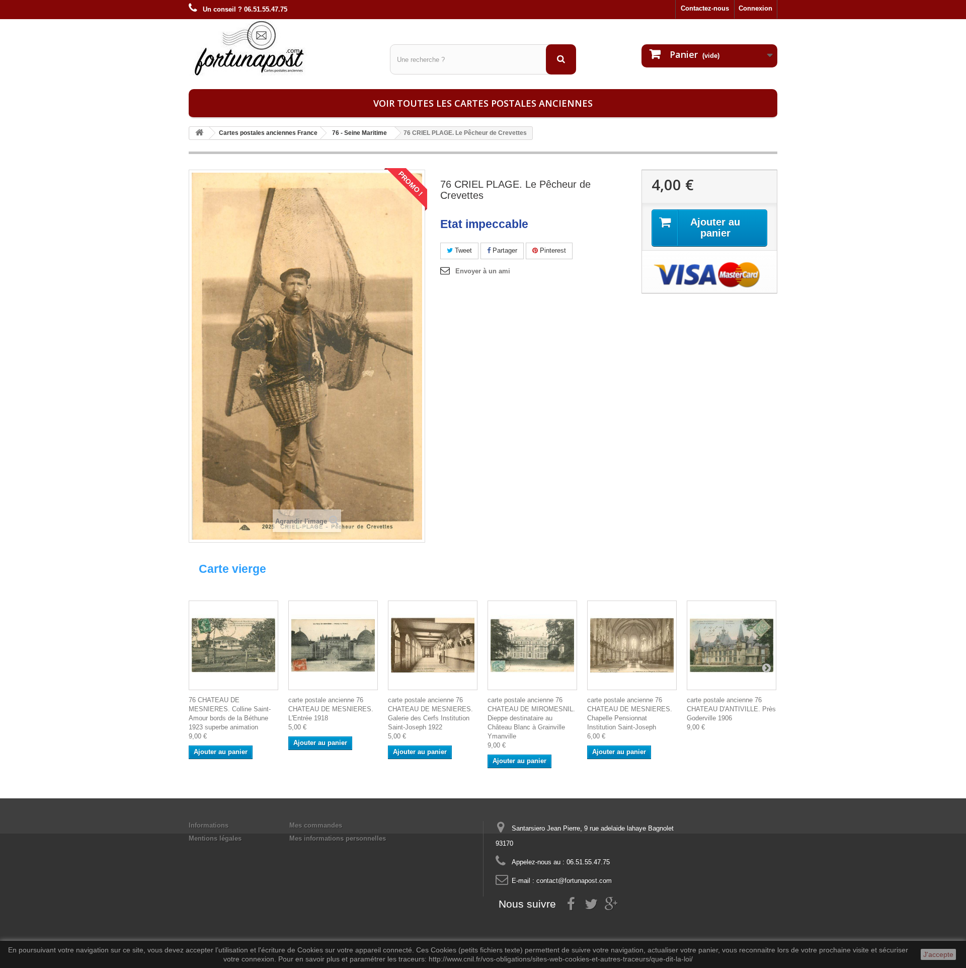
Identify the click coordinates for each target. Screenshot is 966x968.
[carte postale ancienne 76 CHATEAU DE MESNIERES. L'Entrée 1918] (333, 645)
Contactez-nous (705, 8)
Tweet (462, 250)
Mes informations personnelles (337, 838)
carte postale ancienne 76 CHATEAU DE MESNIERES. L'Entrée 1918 (330, 709)
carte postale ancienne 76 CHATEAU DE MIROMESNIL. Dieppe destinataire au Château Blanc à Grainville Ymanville (531, 718)
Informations (208, 825)
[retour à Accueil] (199, 133)
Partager (504, 250)
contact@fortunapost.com (574, 880)
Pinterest (552, 250)
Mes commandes (315, 825)
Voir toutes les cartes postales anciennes (483, 103)
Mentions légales (215, 838)
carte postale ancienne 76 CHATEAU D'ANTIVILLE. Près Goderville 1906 (731, 709)
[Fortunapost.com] (282, 48)
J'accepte (938, 954)
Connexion (755, 8)
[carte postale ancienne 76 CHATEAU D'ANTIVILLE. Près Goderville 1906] (731, 645)
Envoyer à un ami (482, 271)
